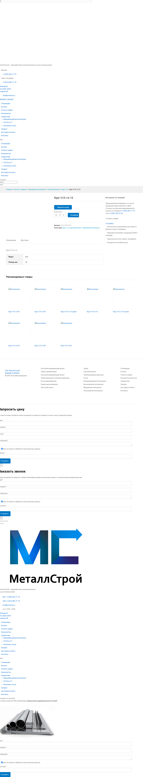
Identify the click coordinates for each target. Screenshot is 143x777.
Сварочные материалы (49, 384)
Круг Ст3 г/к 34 (13, 346)
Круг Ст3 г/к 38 (40, 346)
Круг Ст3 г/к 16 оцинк (121, 312)
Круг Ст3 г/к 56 (66, 346)
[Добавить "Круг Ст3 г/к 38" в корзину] (43, 342)
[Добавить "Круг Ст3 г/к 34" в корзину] (17, 342)
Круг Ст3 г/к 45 (13, 312)
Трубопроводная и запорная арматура (55, 378)
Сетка (86, 378)
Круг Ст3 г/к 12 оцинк (69, 312)
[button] (110, 224)
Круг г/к (65, 228)
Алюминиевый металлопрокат (95, 381)
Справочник (5, 117)
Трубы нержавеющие (49, 372)
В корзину (74, 215)
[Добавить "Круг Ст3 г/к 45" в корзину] (17, 308)
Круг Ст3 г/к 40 (40, 312)
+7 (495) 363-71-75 (128, 211)
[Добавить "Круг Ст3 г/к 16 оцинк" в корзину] (121, 308)
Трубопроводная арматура (94, 375)
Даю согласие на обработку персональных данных (21, 449)
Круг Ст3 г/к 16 (92, 312)
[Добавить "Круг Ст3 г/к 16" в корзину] (95, 308)
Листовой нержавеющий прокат (53, 368)
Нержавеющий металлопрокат (14, 119)
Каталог (4, 107)
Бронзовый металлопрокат (94, 384)
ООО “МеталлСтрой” (12, 370)
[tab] (12, 241)
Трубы (86, 368)
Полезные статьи (9, 126)
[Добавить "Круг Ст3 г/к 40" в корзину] (43, 308)
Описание (11, 240)
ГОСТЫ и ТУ (7, 122)
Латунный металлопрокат (93, 391)
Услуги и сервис (7, 110)
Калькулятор (6, 113)
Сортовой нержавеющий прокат (53, 375)
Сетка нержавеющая (48, 381)
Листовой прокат (47, 387)
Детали (24, 240)
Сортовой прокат (75, 228)
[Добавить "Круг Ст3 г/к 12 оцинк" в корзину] (69, 308)
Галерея (4, 129)
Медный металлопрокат (93, 387)
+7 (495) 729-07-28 (116, 213)
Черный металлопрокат (91, 228)
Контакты (4, 135)
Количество (58, 212)
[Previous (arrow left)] (1, 523)
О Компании (5, 103)
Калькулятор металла (129, 378)
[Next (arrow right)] (3, 523)
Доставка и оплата (8, 132)
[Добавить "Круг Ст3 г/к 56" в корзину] (69, 342)
